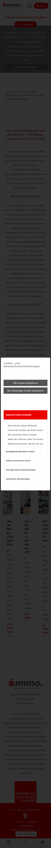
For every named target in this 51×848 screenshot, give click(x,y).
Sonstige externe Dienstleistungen (21, 470)
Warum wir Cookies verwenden (18, 415)
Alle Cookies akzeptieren (25, 383)
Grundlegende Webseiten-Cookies (20, 451)
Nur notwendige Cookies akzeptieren (25, 390)
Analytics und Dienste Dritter (18, 460)
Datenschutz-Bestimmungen (18, 479)
